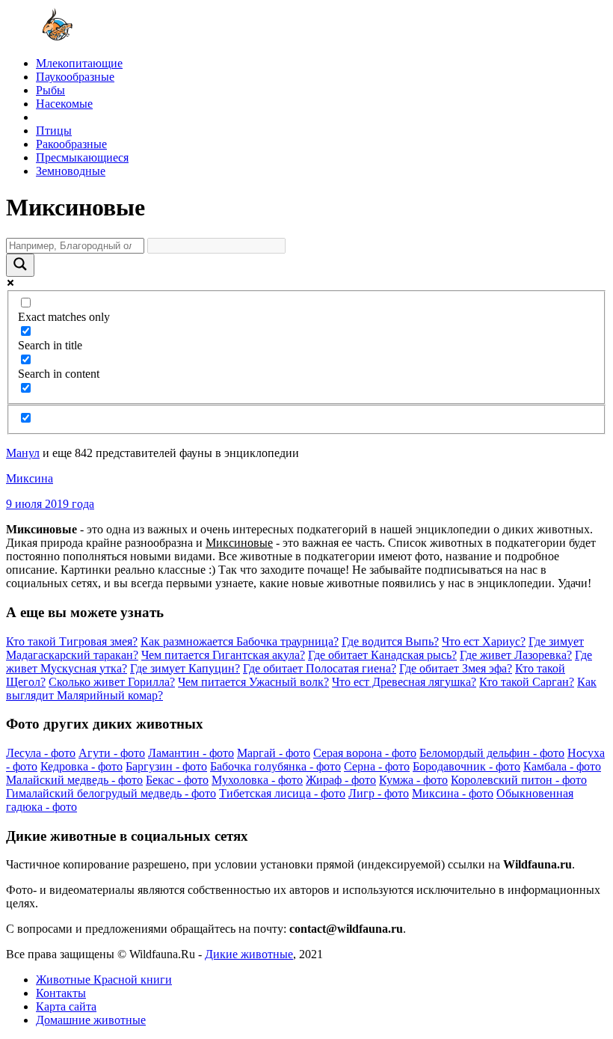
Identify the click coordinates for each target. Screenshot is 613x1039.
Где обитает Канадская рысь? (382, 655)
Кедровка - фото (81, 766)
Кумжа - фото (413, 779)
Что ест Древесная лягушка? (404, 681)
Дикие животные (249, 954)
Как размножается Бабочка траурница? (240, 641)
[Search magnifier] (20, 265)
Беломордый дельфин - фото (491, 753)
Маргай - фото (273, 753)
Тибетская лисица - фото (282, 793)
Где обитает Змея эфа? (455, 668)
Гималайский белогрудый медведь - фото (111, 793)
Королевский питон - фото (519, 779)
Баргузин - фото (166, 766)
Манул (23, 453)
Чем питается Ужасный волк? (253, 681)
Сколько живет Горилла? (112, 681)
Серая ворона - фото (364, 753)
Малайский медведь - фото (74, 779)
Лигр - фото (378, 793)
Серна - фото (377, 766)
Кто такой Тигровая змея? (72, 641)
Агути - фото (111, 753)
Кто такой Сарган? (526, 681)
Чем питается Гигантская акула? (223, 655)
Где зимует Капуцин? (185, 668)
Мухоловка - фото (257, 779)
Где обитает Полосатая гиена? (319, 668)
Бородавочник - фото (466, 766)
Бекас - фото (177, 779)
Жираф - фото (341, 779)
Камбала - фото (562, 766)
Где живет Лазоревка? (516, 655)
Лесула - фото (41, 753)
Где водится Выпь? (390, 641)
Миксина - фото (452, 793)
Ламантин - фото (191, 753)
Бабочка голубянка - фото (275, 766)
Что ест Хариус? (484, 641)
